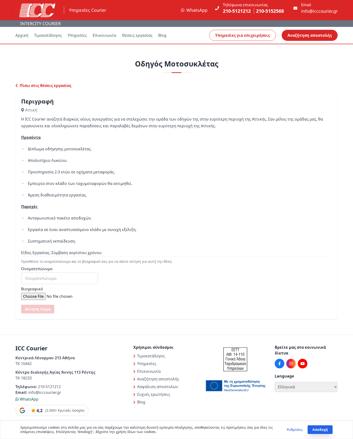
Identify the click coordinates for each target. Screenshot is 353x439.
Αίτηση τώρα (37, 309)
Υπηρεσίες (77, 35)
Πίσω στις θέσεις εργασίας (45, 85)
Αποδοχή (320, 429)
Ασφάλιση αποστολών (157, 386)
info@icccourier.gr (319, 11)
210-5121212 (237, 11)
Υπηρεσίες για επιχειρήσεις (242, 35)
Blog (162, 35)
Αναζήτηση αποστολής (309, 35)
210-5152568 (270, 11)
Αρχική (21, 35)
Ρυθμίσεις (295, 429)
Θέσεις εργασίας (137, 35)
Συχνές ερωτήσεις (153, 394)
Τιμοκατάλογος (48, 35)
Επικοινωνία (104, 35)
